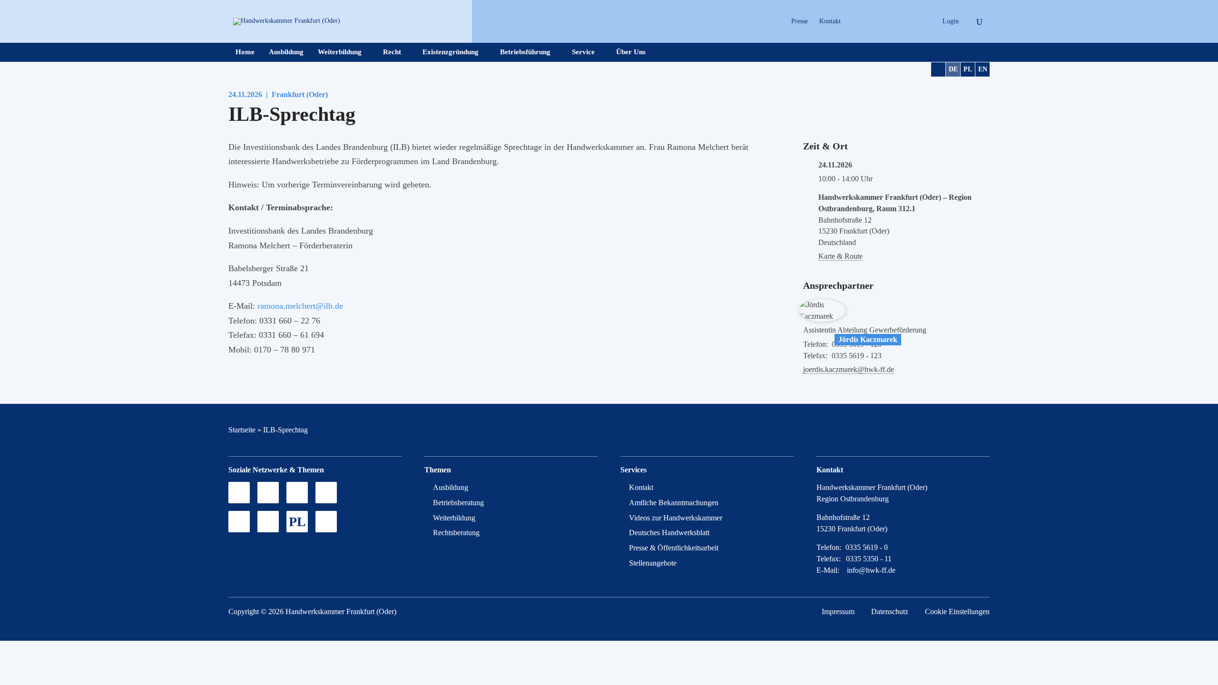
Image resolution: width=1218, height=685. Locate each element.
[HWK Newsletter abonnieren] (268, 521)
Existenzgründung (450, 52)
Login (951, 21)
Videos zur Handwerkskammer (675, 518)
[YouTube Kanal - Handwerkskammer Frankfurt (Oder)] (297, 492)
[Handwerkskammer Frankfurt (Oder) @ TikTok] (854, 21)
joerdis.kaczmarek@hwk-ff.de (848, 369)
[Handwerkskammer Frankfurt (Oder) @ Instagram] (871, 21)
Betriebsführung (525, 52)
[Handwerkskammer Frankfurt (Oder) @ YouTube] (888, 21)
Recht (392, 52)
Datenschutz (889, 611)
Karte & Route (840, 256)
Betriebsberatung (458, 503)
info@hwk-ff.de (871, 570)
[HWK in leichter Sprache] (326, 521)
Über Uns (631, 52)
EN (982, 69)
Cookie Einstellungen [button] (957, 611)
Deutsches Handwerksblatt (669, 532)
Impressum (838, 611)
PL (967, 69)
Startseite (241, 430)
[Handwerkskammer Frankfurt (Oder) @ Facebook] (326, 492)
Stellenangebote (653, 563)
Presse (799, 21)
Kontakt (830, 21)
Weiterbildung (340, 52)
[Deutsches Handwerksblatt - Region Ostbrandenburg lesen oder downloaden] (239, 521)
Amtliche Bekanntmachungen (673, 503)
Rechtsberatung (456, 532)
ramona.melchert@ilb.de (300, 306)
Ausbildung (286, 52)
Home (245, 52)
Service (583, 52)
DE (953, 69)
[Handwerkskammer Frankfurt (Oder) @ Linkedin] (921, 21)
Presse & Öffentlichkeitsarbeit (673, 548)
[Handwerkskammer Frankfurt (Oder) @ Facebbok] (904, 21)
